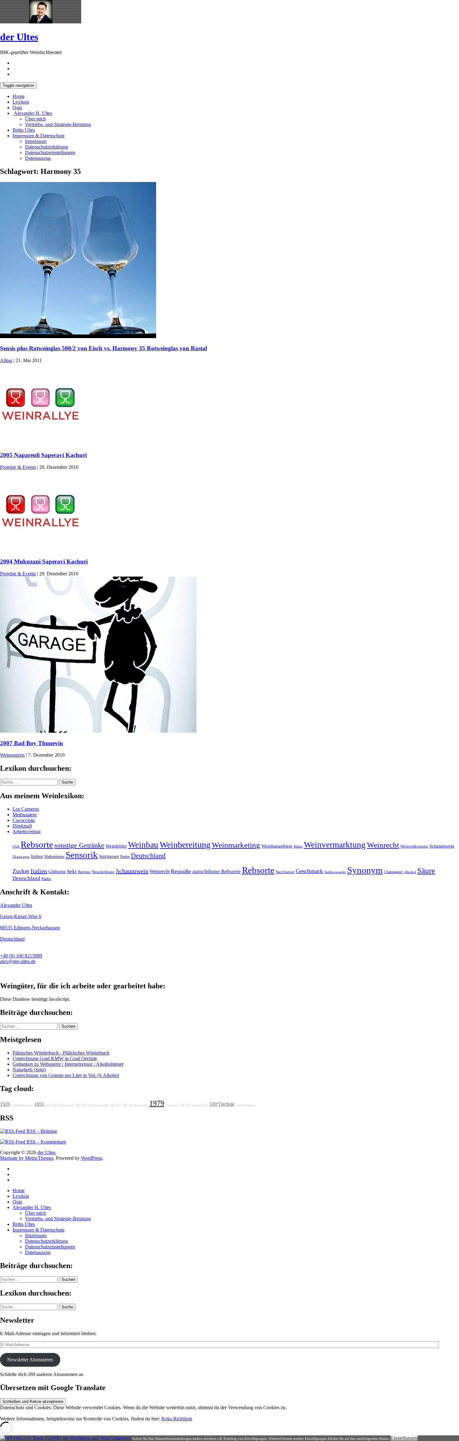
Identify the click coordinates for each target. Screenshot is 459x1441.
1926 (5, 1104)
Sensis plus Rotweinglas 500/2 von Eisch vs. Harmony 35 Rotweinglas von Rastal (103, 348)
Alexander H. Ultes (32, 113)
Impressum (36, 141)
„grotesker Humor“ (246, 1105)
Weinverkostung (414, 846)
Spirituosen (109, 856)
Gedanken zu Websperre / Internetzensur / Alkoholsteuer (68, 1064)
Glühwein (57, 871)
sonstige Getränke (79, 845)
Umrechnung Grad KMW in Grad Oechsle (54, 1058)
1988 (54, 1105)
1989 (78, 1105)
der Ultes (19, 36)
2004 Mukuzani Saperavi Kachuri (44, 561)
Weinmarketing (236, 845)
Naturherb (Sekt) (29, 1069)
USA (15, 846)
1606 (124, 1105)
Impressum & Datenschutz (38, 135)
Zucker (20, 871)
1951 (39, 1104)
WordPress (91, 1158)
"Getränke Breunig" (98, 1105)
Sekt (71, 871)
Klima (298, 846)
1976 (48, 1105)
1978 (84, 1105)
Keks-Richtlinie (176, 1418)
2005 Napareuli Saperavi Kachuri (43, 455)
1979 (156, 1103)
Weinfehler (116, 845)
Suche (67, 782)
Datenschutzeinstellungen (50, 152)
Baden (125, 856)
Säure (426, 870)
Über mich (35, 118)
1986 (112, 1105)
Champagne (21, 856)
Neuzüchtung (103, 872)
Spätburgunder (335, 872)
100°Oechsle (221, 1104)
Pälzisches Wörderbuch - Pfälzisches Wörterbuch (60, 1052)
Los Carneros (25, 809)
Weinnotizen (12, 755)
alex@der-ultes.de (18, 961)
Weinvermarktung (335, 844)
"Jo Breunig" (171, 1105)
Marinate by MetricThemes (26, 1158)
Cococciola (23, 820)
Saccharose (285, 872)
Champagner (393, 872)
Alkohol (410, 872)
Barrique (84, 872)
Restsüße (181, 871)
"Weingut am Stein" (138, 1105)
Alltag (6, 360)
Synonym (365, 870)
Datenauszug (38, 158)
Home (18, 96)
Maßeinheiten (54, 856)
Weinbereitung (185, 844)
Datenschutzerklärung (46, 147)
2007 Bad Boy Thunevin (31, 743)
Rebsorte (37, 844)
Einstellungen (404, 1438)
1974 (188, 1105)
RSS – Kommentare (45, 1141)
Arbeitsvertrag (26, 831)
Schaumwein (441, 845)
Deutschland (148, 855)
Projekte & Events (18, 467)
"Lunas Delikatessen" (22, 1105)
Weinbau (143, 844)
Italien (37, 856)
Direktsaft (22, 826)
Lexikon (20, 102)
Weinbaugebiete (277, 845)
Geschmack (309, 871)
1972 (118, 1105)
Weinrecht (383, 845)
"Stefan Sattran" (66, 1105)
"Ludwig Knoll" (200, 1105)
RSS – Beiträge (41, 1131)
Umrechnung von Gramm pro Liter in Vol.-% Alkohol (65, 1075)
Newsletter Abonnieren (30, 1359)
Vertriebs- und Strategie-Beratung (58, 124)
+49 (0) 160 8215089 (21, 955)
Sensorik (82, 855)
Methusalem (24, 814)
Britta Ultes (23, 130)
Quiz (17, 107)
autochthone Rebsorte (216, 871)
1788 (182, 1105)
